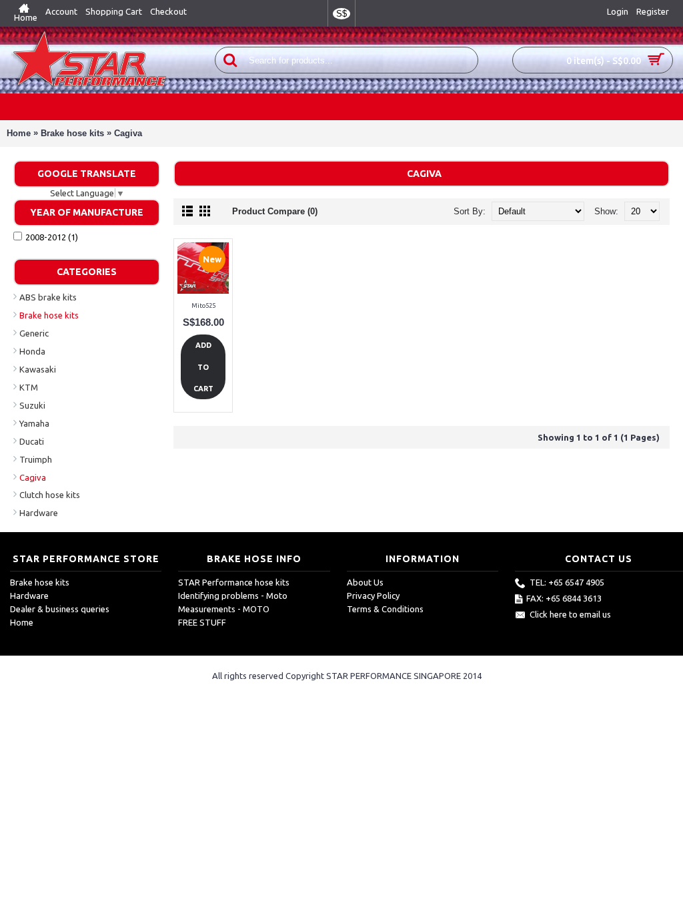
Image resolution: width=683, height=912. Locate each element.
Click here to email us (570, 615)
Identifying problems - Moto (232, 595)
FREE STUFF (202, 622)
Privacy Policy (373, 595)
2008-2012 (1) (51, 237)
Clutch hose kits (49, 494)
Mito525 (203, 305)
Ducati (31, 441)
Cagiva (128, 133)
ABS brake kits (48, 297)
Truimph (35, 459)
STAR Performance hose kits (233, 582)
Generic (34, 333)
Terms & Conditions (385, 609)
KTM (28, 387)
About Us (365, 582)
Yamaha (34, 423)
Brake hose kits (72, 133)
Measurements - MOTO (223, 609)
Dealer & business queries (59, 609)
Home (19, 133)
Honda (32, 351)
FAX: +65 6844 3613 (564, 599)
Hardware (38, 512)
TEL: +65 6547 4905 (567, 583)
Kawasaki (37, 369)
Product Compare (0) (274, 211)
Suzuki (32, 405)
